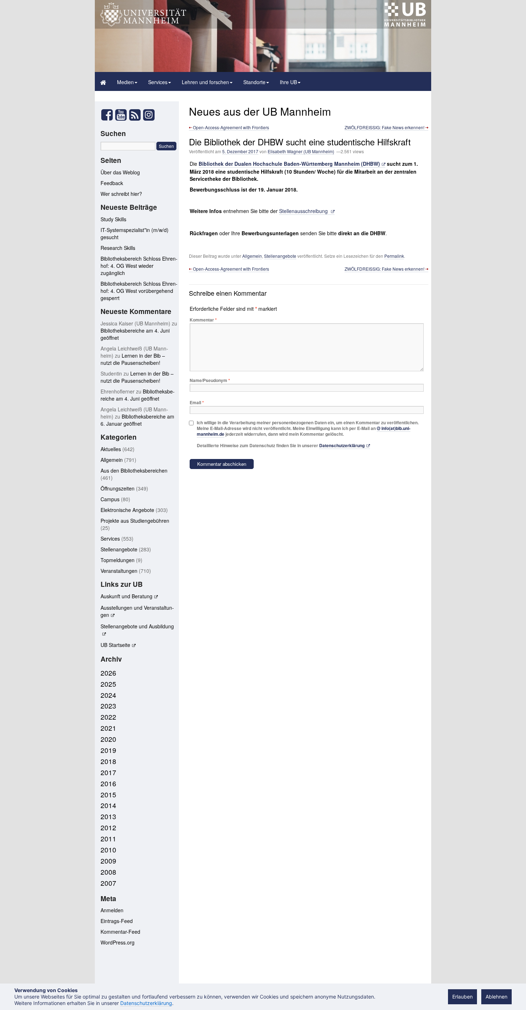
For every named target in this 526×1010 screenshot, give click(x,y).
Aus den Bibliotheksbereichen (134, 470)
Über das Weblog (120, 172)
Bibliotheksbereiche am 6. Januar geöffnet (137, 420)
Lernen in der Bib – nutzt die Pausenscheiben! (133, 359)
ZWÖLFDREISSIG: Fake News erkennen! (385, 127)
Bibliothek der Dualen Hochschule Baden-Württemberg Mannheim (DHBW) (289, 163)
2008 (108, 871)
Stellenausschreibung (304, 210)
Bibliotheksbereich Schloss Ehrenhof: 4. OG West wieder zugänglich (139, 265)
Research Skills (118, 247)
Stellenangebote (280, 256)
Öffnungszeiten (118, 488)
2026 (108, 672)
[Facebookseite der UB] (107, 116)
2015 (108, 794)
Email (197, 402)
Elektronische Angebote (127, 509)
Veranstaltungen (119, 570)
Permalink (394, 256)
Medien (125, 82)
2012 (108, 827)
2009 (108, 860)
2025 (108, 683)
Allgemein (252, 256)
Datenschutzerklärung (342, 445)
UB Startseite (115, 644)
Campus (110, 499)
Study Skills (113, 219)
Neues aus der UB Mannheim (260, 111)
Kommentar (203, 319)
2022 (108, 716)
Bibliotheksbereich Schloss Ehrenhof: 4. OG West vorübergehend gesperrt (139, 290)
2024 (108, 695)
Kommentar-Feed (120, 931)
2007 (108, 883)
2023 (108, 705)
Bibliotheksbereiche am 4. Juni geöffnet (138, 395)
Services (157, 82)
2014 (108, 805)
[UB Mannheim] (405, 24)
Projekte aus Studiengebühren (135, 520)
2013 (108, 816)
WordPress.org (118, 942)
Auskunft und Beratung (126, 596)
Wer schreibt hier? (121, 193)
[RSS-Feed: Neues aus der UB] (135, 116)
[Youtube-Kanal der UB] (121, 116)
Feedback (112, 183)
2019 (108, 750)
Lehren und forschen (205, 82)
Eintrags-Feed (117, 920)
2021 (108, 728)
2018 (108, 761)
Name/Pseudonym (210, 380)
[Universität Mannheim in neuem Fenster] (143, 24)
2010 (108, 849)
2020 (108, 739)
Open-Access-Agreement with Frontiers (230, 127)
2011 (108, 838)
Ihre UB (288, 82)
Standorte (254, 82)
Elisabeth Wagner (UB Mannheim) (301, 151)
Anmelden (112, 910)
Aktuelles (111, 449)
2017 (108, 772)
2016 (108, 783)
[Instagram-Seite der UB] (148, 114)
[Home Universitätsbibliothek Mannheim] (103, 81)
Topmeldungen (118, 560)
